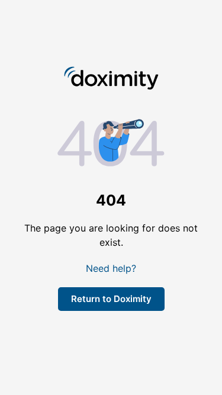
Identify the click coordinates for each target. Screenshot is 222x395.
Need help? (111, 268)
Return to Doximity (111, 298)
